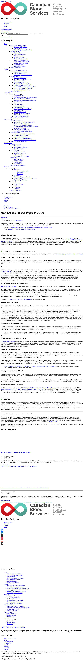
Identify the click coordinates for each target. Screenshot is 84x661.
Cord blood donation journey (21, 107)
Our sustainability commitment (22, 177)
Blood (5, 44)
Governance (20, 174)
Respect (6, 649)
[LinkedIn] (42, 533)
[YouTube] (42, 541)
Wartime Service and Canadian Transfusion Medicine (21, 229)
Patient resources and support (21, 116)
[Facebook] (42, 530)
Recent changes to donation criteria (23, 50)
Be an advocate (18, 163)
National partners (18, 154)
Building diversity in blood (21, 63)
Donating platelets (18, 64)
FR (11, 29)
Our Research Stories (9, 207)
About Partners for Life (20, 153)
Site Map (6, 646)
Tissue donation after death (21, 137)
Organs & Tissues (8, 119)
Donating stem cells (19, 95)
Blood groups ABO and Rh (8, 341)
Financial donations (15, 144)
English (3, 29)
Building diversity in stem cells (22, 113)
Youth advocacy (18, 162)
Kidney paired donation (20, 128)
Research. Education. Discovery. (12, 209)
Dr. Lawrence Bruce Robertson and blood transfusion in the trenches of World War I (30, 227)
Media (5, 640)
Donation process (18, 55)
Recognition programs (19, 66)
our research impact (52, 421)
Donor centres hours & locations (22, 84)
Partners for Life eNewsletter (21, 156)
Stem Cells (7, 92)
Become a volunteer (19, 159)
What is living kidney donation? (22, 123)
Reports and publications (20, 180)
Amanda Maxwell (18, 220)
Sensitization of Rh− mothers (8, 286)
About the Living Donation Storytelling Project (26, 126)
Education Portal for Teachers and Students (25, 140)
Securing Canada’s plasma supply (22, 85)
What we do (20, 172)
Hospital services (8, 22)
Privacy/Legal (7, 643)
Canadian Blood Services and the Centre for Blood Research (40, 387)
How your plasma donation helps (22, 79)
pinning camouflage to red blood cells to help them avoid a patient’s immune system (22, 389)
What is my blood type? (20, 54)
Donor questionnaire (19, 57)
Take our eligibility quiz (20, 48)
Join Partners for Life (19, 151)
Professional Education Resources (22, 138)
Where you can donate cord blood (22, 109)
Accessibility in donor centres (21, 60)
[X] (42, 535)
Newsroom (17, 185)
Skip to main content (6, 1)
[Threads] (42, 543)
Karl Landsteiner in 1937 (7, 271)
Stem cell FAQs (18, 101)
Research (6, 23)
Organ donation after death (21, 135)
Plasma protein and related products (23, 88)
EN (10, 29)
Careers (6, 25)
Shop (5, 26)
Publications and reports (10, 638)
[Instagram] (42, 538)
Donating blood (14, 51)
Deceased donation (15, 132)
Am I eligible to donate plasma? (18, 70)
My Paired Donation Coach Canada (23, 131)
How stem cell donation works (22, 98)
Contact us (16, 188)
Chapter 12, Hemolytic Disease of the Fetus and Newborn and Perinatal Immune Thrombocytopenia (30, 366)
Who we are (17, 169)
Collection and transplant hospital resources (25, 100)
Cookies (6, 644)
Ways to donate (8, 143)
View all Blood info (15, 67)
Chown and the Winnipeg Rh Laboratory (20, 299)
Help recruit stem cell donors (21, 115)
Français (7, 29)
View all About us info (16, 190)
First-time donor (18, 53)
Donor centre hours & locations (22, 61)
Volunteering (13, 157)
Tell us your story (18, 184)
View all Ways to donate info (18, 165)
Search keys (4, 33)
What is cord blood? (19, 106)
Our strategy (17, 175)
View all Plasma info (15, 91)
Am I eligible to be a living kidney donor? (24, 122)
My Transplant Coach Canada (21, 129)
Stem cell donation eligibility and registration (25, 97)
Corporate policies (8, 641)
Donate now (17, 146)
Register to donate (18, 104)
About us (6, 166)
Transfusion (4, 217)
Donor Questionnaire (19, 81)
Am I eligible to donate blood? (18, 45)
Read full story (18, 466)
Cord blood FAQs (18, 110)
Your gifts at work (18, 149)
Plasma (6, 69)
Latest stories (17, 182)
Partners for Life (14, 150)
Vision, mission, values (23, 171)
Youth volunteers (18, 160)
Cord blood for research (20, 112)
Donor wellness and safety (20, 58)
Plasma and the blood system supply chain (25, 86)
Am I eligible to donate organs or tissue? (24, 134)
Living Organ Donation (16, 120)
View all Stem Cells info (16, 117)
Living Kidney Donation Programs (23, 125)
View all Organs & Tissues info (18, 141)
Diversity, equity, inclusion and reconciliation (25, 178)
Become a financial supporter (21, 147)
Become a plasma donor (20, 78)
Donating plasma (14, 76)
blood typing (70, 238)
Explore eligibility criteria (20, 47)
